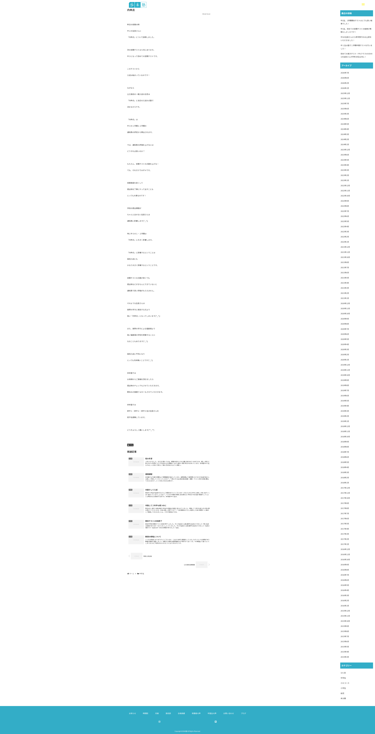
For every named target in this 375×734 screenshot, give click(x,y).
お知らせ (132, 713)
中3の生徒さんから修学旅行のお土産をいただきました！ (356, 38)
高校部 (168, 713)
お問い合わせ (228, 713)
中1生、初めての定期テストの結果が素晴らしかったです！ (356, 30)
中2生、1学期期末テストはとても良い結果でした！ (356, 22)
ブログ (243, 713)
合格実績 (181, 713)
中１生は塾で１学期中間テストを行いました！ (356, 47)
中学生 (131, 445)
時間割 (145, 713)
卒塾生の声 (212, 713)
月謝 (157, 713)
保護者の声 (196, 713)
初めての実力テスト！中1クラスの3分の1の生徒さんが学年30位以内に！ (356, 55)
